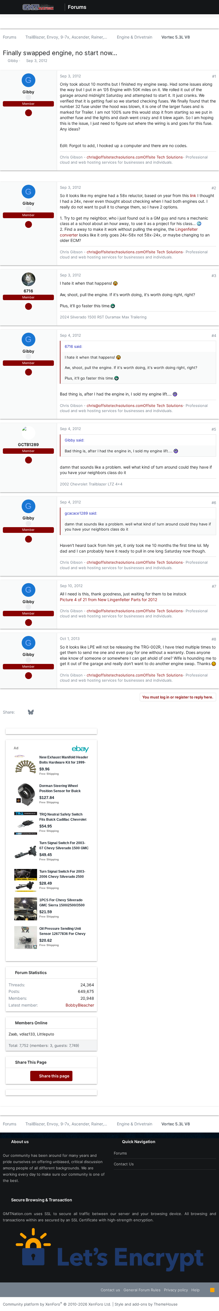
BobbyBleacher (80, 1005)
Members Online (31, 1022)
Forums (120, 1153)
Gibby (13, 60)
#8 (214, 639)
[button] (8, 7)
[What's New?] (200, 7)
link (193, 195)
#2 (214, 188)
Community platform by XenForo (57, 1304)
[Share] (206, 76)
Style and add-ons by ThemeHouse (146, 1304)
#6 (214, 502)
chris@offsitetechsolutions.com (115, 157)
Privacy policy (176, 1290)
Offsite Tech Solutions (163, 157)
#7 (214, 586)
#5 (214, 429)
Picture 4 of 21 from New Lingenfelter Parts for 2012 (108, 599)
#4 (214, 335)
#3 (214, 275)
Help (195, 1290)
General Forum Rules (142, 1290)
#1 (214, 76)
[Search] (210, 7)
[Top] (204, 1290)
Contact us (124, 1164)
